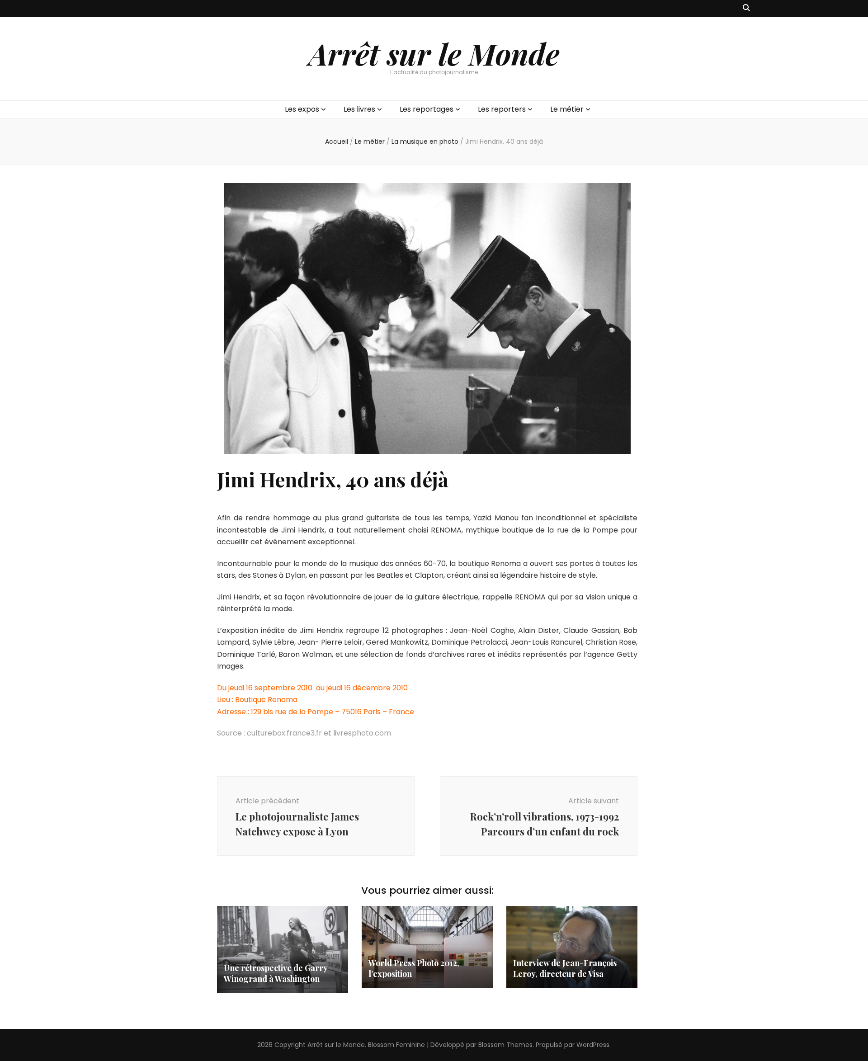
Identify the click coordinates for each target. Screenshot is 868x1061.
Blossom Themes (505, 1044)
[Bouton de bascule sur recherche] (746, 8)
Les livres (359, 109)
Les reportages (426, 109)
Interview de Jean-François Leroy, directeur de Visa (565, 968)
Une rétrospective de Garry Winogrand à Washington (275, 973)
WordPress (592, 1044)
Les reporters (502, 109)
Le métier (567, 109)
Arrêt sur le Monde (434, 53)
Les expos (302, 109)
